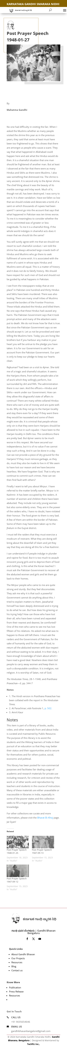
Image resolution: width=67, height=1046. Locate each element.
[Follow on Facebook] (27, 938)
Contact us (17, 970)
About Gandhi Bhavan (23, 954)
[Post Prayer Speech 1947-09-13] (43, 842)
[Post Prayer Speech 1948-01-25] (18, 842)
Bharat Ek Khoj (45, 817)
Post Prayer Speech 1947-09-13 (42, 851)
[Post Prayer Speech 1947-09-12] (18, 871)
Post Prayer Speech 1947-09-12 (17, 880)
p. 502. (48, 708)
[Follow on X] (33, 938)
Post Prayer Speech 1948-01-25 (17, 851)
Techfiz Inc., (33, 1044)
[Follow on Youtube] (39, 938)
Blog (13, 966)
